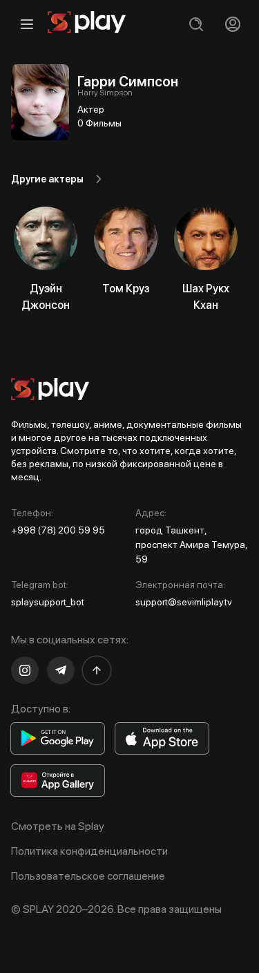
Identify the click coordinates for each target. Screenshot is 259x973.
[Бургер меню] (26, 23)
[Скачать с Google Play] (57, 738)
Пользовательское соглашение (88, 875)
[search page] (195, 23)
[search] (195, 23)
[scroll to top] (97, 670)
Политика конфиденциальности (89, 851)
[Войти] (232, 23)
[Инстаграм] (25, 670)
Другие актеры (47, 179)
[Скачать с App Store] (162, 738)
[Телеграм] (61, 670)
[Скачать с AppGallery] (57, 780)
